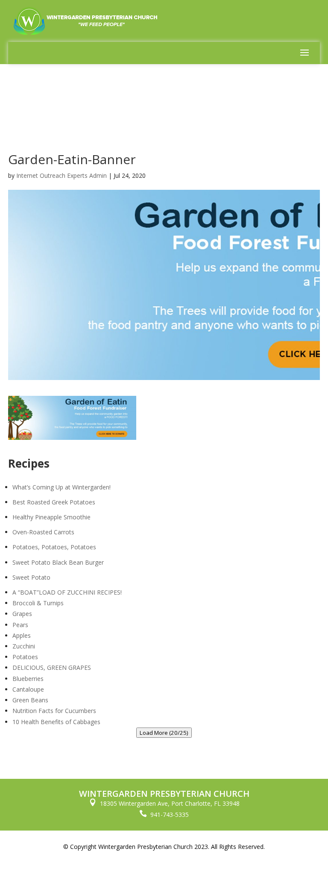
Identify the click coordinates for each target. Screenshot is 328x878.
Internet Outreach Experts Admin (61, 175)
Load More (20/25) (164, 733)
